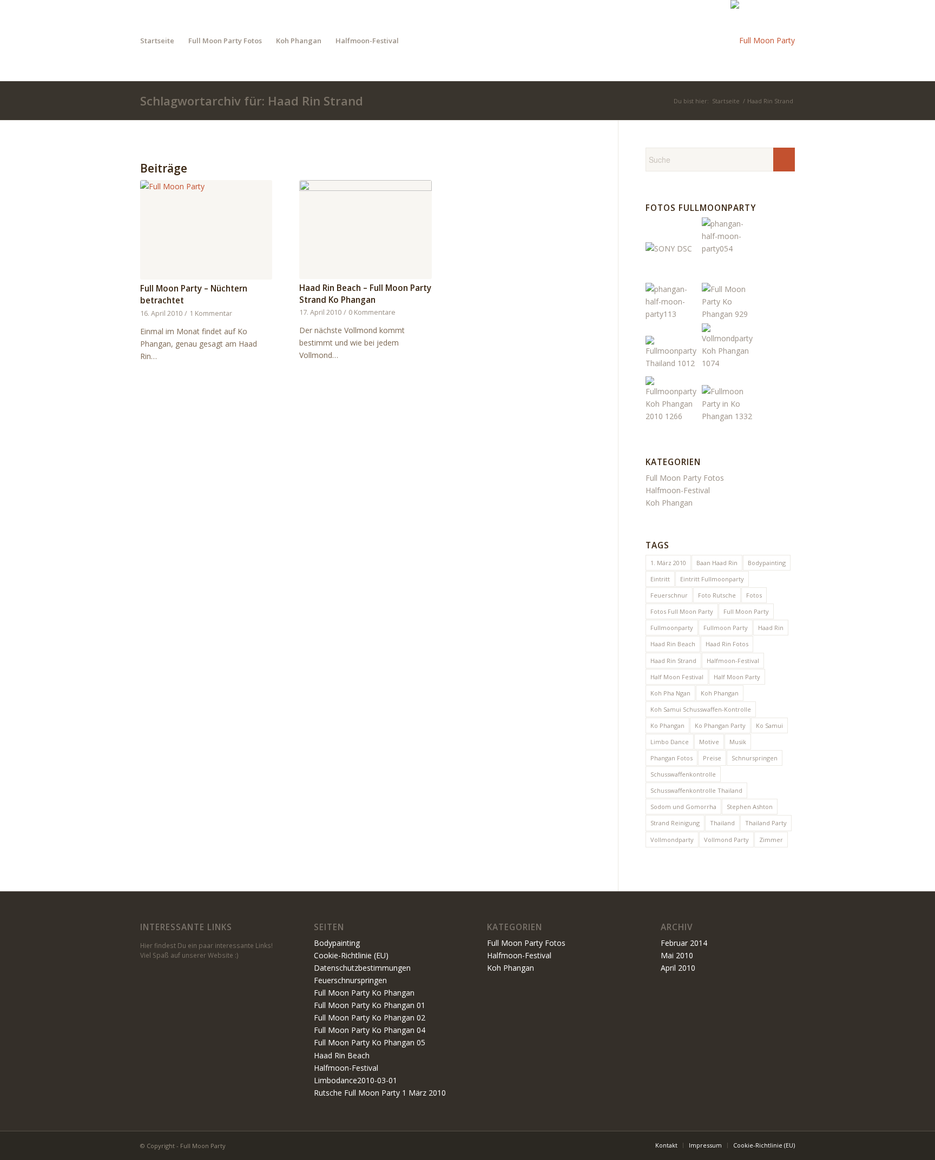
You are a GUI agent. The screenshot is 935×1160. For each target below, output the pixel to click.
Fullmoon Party (725, 628)
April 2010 (678, 968)
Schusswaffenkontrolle (683, 774)
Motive (709, 742)
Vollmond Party (726, 840)
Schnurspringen (755, 758)
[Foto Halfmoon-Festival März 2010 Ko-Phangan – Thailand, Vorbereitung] (729, 248)
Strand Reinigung (675, 823)
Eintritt (660, 579)
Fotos (754, 595)
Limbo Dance (669, 742)
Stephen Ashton (750, 807)
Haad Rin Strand (673, 661)
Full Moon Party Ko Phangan (364, 992)
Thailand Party (766, 823)
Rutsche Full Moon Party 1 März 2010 (380, 1093)
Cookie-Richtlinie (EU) (351, 955)
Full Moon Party (746, 611)
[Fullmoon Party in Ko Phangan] (673, 416)
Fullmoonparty (671, 628)
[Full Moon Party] (762, 40)
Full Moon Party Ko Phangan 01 (369, 1005)
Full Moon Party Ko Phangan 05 (369, 1042)
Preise (712, 758)
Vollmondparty (672, 840)
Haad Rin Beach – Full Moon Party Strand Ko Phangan (365, 294)
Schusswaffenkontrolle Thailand (696, 790)
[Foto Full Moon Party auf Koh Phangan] (729, 416)
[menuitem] (157, 40)
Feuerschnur (669, 595)
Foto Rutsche (717, 595)
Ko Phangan (667, 725)
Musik (737, 742)
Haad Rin (770, 628)
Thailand (722, 823)
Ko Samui (769, 725)
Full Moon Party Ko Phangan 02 (369, 1017)
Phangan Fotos (671, 758)
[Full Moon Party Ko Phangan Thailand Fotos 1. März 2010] (729, 314)
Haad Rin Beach (672, 644)
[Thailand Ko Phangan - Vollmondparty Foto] (729, 363)
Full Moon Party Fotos (685, 478)
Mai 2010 (677, 955)
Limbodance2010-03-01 (355, 1080)
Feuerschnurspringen (350, 980)
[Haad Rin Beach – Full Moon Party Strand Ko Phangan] (365, 229)
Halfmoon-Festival (678, 490)
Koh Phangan (669, 503)
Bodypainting (767, 563)
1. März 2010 (668, 563)
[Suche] (416, 40)
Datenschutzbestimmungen (362, 968)
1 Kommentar (210, 313)
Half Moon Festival (676, 677)
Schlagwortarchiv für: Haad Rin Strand (251, 100)
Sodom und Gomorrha (683, 807)
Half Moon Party (737, 677)
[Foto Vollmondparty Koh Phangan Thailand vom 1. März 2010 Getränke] (673, 363)
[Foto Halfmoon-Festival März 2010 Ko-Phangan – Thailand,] (673, 314)
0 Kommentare (372, 312)
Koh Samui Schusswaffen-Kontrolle (700, 709)
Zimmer (771, 840)
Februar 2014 (684, 943)
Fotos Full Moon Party (681, 611)
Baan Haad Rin (717, 563)
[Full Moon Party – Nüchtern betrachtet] (206, 230)
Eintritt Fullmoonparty (712, 579)
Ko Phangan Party (720, 725)
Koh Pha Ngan (670, 693)
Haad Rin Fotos (727, 644)
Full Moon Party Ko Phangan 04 (369, 1030)
